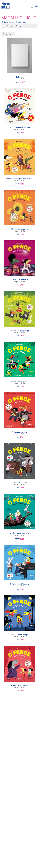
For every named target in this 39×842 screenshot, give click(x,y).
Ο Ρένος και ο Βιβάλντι (19, 533)
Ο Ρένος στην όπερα (19, 685)
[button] (36, 6)
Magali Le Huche (19, 79)
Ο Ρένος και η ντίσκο (19, 280)
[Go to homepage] (6, 6)
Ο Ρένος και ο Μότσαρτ (19, 584)
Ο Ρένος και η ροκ (19, 432)
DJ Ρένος (19, 77)
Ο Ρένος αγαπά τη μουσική (19, 128)
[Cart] (31, 6)
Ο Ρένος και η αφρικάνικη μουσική (20, 178)
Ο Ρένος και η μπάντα (19, 229)
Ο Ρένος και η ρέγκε (19, 381)
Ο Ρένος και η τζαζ (19, 483)
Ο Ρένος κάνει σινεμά (19, 635)
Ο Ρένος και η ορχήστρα (19, 331)
